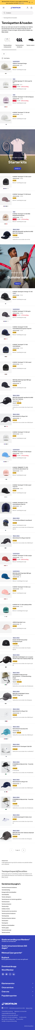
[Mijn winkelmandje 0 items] (31, 8)
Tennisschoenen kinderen (9, 887)
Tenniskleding (6, 890)
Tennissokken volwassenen (7, 46)
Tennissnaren (6, 901)
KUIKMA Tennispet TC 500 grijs (22, 311)
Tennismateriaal (6, 930)
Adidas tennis (6, 908)
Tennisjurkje (5, 916)
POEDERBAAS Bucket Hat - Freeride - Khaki (23, 800)
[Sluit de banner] (32, 2)
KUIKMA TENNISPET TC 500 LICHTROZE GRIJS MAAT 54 (20, 468)
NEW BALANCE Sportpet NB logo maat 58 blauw (22, 573)
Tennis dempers (6, 897)
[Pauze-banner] (29, 2)
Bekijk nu (17, 168)
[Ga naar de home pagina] (15, 7)
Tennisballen (5, 894)
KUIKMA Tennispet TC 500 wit (21, 432)
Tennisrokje (5, 906)
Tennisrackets (6, 932)
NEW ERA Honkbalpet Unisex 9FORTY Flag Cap (21, 694)
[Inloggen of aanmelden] (27, 8)
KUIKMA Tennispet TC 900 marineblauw (20, 345)
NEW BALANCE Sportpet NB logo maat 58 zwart (22, 380)
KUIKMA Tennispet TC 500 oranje (22, 555)
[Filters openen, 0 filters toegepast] (4, 54)
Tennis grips (5, 927)
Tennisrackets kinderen (9, 913)
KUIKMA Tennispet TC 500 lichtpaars (23, 96)
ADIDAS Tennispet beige (20, 63)
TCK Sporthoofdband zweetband (22, 520)
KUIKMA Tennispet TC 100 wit (21, 112)
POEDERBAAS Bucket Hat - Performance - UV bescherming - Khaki (22, 676)
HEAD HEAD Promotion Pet (20, 728)
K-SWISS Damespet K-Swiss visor (22, 817)
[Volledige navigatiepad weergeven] (2, 17)
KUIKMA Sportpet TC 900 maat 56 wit (22, 81)
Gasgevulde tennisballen (9, 892)
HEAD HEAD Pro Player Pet (20, 416)
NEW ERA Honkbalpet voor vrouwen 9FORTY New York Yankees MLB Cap (23, 657)
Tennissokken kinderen (19, 46)
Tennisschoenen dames (9, 918)
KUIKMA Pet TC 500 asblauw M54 (22, 604)
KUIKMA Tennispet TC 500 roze (22, 587)
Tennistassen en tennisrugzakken (11, 899)
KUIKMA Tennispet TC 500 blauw (22, 451)
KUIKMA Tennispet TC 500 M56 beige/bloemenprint (21, 214)
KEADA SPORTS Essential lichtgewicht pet (20, 640)
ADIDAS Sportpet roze (19, 622)
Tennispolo (5, 923)
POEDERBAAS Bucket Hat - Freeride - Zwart (23, 764)
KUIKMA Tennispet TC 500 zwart (22, 176)
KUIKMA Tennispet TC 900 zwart (22, 362)
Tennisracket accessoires (9, 911)
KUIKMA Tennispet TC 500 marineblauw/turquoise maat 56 (22, 327)
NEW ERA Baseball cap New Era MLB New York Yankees (23, 232)
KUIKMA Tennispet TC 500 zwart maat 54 (22, 485)
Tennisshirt (5, 920)
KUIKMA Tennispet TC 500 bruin (22, 194)
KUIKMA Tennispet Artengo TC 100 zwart (23, 292)
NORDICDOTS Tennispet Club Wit (22, 746)
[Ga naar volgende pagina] (24, 850)
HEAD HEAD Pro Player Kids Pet (21, 538)
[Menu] (4, 8)
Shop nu (17, 283)
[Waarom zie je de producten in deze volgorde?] (2, 58)
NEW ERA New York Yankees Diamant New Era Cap (23, 833)
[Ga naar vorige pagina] (11, 850)
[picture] (6, 66)
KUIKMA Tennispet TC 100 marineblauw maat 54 (20, 503)
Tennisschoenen (6, 904)
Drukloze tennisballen (8, 925)
